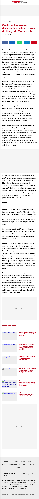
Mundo (23, 462)
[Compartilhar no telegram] (27, 42)
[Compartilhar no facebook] (5, 42)
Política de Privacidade (5, 493)
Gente (3, 464)
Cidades (23, 464)
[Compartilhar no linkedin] (12, 42)
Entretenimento (13, 464)
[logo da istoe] (19, 2)
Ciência (31, 464)
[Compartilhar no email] (34, 42)
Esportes (15, 462)
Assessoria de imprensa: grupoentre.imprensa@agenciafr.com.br (23, 493)
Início (3, 21)
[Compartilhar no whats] (19, 42)
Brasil (29, 462)
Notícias (9, 21)
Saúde (18, 467)
